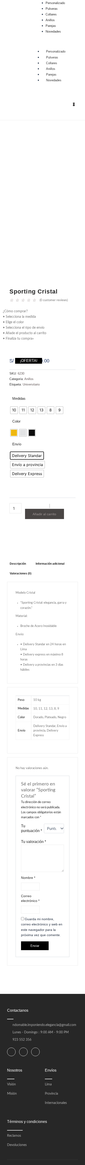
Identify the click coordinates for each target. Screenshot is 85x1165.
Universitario (31, 384)
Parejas (51, 74)
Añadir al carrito (44, 514)
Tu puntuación (31, 828)
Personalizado (55, 51)
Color (16, 421)
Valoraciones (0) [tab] (20, 573)
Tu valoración (33, 842)
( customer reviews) (54, 300)
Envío (16, 444)
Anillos (50, 69)
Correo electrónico (30, 898)
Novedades (53, 80)
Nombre (28, 878)
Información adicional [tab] (50, 563)
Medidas (19, 398)
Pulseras (52, 57)
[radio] (14, 410)
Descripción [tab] (18, 563)
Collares (51, 63)
